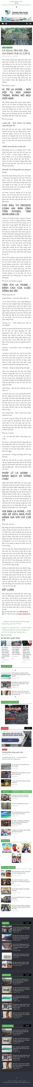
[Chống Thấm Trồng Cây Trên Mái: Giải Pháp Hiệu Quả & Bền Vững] (7, 953)
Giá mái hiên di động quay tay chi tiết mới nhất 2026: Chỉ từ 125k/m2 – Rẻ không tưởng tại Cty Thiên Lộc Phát (21, 946)
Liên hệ (24, 1081)
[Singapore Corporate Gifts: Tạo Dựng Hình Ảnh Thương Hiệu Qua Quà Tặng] (27, 642)
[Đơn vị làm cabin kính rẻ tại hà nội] (6, 803)
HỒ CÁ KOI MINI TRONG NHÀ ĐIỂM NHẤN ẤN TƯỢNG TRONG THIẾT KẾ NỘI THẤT (21, 907)
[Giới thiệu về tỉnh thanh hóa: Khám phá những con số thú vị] (16, 642)
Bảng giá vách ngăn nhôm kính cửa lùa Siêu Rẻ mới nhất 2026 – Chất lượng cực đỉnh (20, 674)
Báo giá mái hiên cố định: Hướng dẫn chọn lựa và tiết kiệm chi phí (21, 872)
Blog (4, 47)
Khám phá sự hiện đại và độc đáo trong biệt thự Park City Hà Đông (20, 795)
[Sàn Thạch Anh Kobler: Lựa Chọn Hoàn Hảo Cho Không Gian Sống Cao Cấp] (6, 879)
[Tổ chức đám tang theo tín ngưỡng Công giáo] (6, 888)
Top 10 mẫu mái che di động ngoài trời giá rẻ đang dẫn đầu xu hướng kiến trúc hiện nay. (21, 929)
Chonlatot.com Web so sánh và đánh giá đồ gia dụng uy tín (21, 830)
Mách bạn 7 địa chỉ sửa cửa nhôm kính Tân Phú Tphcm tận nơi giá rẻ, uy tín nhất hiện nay (21, 683)
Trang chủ (10, 1081)
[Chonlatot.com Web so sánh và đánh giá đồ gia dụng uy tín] (6, 829)
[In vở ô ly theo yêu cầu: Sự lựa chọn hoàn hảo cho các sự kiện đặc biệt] (6, 642)
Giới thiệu (15, 1081)
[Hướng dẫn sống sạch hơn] (16, 732)
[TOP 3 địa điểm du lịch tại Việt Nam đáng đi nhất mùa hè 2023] (6, 811)
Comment (27, 792)
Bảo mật (20, 1081)
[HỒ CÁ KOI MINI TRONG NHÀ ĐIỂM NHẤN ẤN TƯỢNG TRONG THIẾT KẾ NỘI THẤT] (6, 905)
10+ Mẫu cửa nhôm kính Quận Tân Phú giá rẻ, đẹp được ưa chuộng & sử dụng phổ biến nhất (21, 989)
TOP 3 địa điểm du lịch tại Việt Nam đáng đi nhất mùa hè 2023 (21, 812)
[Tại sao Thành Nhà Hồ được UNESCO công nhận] (6, 780)
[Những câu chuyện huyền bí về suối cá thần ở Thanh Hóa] (6, 772)
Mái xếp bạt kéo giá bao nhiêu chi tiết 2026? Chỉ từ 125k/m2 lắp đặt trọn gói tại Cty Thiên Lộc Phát (21, 937)
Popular (7, 792)
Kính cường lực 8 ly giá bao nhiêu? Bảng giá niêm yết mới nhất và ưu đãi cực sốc (21, 997)
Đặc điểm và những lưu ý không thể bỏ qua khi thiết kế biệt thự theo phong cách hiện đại (20, 822)
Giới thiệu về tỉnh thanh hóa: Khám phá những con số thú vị (16, 651)
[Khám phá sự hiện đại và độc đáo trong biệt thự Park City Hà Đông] (6, 794)
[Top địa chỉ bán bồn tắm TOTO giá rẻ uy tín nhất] (6, 897)
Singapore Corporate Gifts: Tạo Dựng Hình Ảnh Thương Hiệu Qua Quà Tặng (27, 653)
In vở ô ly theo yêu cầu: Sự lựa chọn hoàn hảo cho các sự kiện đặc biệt (6, 653)
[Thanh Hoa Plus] (2, 23)
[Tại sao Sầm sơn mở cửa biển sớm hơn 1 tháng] (6, 764)
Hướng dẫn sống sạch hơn (12, 752)
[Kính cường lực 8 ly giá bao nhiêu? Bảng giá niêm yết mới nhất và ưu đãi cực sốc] (7, 995)
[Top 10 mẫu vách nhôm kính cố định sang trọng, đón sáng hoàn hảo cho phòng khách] (7, 978)
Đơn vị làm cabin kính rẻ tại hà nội (20, 803)
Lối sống (4, 749)
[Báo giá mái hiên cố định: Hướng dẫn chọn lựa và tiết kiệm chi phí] (6, 871)
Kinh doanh (9, 47)
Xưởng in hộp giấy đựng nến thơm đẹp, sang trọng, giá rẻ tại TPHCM (15, 623)
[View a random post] (30, 23)
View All (28, 728)
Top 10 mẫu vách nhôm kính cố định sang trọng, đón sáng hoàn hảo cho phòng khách (21, 980)
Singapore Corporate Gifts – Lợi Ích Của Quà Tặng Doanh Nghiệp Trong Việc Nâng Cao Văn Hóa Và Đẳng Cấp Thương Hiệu (16, 630)
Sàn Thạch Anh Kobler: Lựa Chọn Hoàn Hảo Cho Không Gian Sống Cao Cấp (21, 881)
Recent (17, 792)
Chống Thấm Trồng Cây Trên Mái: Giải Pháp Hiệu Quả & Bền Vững (21, 954)
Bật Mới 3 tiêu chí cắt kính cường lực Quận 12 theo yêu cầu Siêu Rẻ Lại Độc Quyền (21, 693)
